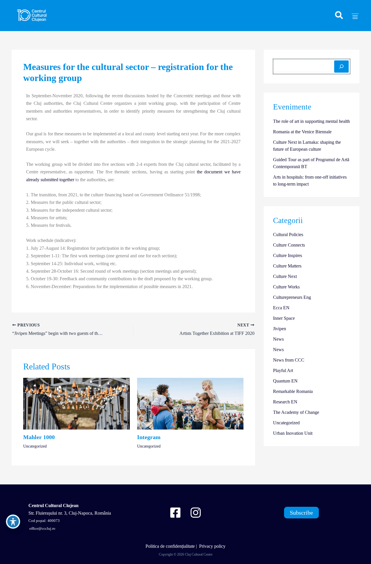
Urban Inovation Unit (292, 433)
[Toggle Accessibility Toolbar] (13, 522)
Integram (149, 437)
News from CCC (288, 360)
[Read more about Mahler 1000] (76, 403)
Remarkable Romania (293, 391)
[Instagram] (195, 512)
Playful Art (283, 370)
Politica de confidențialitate (170, 546)
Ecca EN (281, 307)
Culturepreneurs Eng (292, 297)
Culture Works (286, 286)
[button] (339, 18)
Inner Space (284, 318)
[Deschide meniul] (355, 14)
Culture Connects (289, 245)
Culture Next (285, 276)
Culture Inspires (287, 255)
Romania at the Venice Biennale (302, 131)
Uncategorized (35, 446)
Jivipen (279, 328)
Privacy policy (212, 546)
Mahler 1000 (39, 437)
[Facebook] (175, 512)
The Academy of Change (296, 412)
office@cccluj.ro (41, 528)
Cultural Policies (288, 234)
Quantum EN (285, 380)
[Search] (341, 66)
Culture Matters (287, 265)
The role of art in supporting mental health (311, 121)
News (278, 339)
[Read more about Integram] (190, 403)
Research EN (285, 401)
